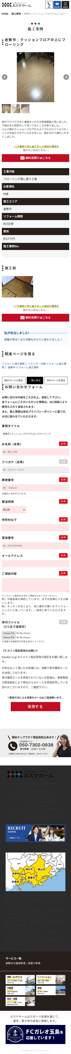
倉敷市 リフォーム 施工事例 (23, 367)
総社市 (24, 940)
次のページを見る (56, 380)
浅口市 (19, 902)
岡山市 (24, 932)
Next (62, 77)
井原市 (36, 914)
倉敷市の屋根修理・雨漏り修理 (23, 963)
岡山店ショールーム (19, 929)
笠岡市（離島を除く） (32, 910)
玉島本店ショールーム (20, 895)
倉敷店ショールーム (19, 917)
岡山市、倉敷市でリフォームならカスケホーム (37, 1050)
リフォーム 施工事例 (13, 363)
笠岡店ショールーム (19, 906)
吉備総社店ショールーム (21, 936)
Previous (8, 77)
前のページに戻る (13, 380)
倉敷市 (24, 899)
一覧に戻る (35, 380)
